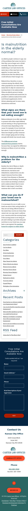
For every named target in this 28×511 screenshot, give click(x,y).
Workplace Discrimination (11, 286)
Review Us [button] (14, 490)
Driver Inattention (8, 253)
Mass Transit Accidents (10, 261)
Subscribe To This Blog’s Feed (11, 335)
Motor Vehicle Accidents (10, 264)
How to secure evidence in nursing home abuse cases (13, 325)
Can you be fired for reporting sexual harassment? (14, 308)
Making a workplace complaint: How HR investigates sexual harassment (12, 319)
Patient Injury (7, 275)
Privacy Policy (21, 501)
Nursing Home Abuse (9, 269)
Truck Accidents (8, 281)
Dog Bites (6, 250)
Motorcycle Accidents (9, 267)
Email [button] (15, 14)
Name (6, 364)
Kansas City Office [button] (14, 458)
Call (24, 14)
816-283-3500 (14, 469)
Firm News (6, 258)
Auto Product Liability (9, 245)
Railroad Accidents (8, 278)
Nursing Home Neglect (10, 272)
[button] (3, 13)
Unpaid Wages (7, 283)
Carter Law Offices (13, 496)
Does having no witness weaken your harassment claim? (12, 303)
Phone (6, 382)
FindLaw (14, 505)
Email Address (9, 373)
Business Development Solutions (13, 503)
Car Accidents (7, 247)
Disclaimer (5, 501)
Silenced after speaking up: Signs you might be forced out (13, 313)
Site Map (13, 501)
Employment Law (8, 256)
